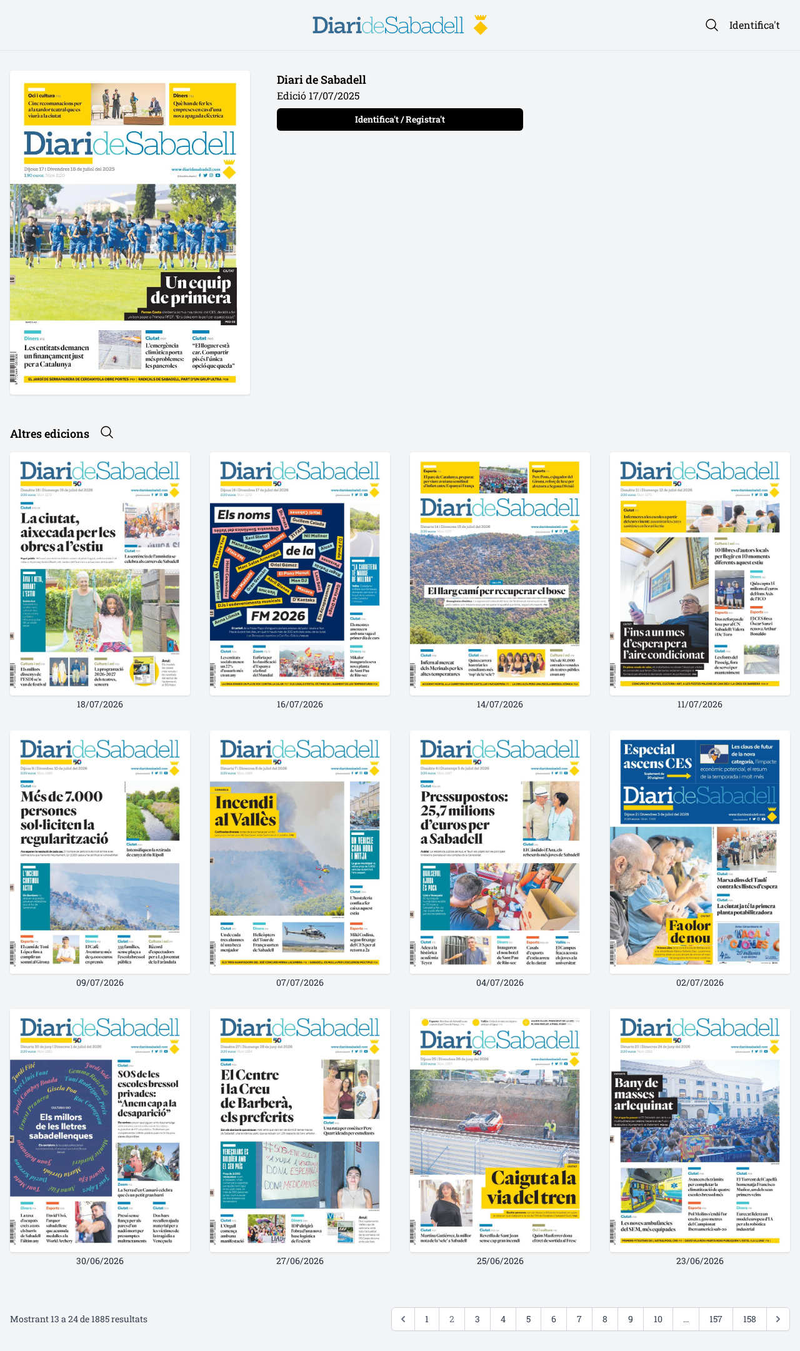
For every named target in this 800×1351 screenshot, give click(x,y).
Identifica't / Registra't (400, 119)
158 (749, 1319)
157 (715, 1319)
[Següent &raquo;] (778, 1319)
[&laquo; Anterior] (403, 1319)
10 (658, 1319)
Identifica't (754, 24)
